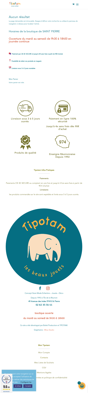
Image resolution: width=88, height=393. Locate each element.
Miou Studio (49, 330)
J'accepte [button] (28, 386)
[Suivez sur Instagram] (47, 288)
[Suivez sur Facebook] (40, 288)
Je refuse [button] (18, 386)
